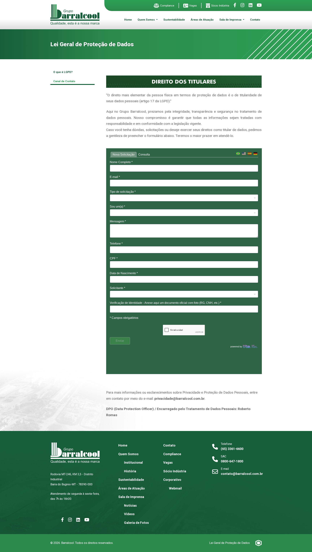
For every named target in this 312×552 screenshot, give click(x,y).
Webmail (175, 488)
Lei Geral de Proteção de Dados (229, 543)
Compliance (167, 5)
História (130, 471)
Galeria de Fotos (136, 523)
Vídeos (129, 514)
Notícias (130, 505)
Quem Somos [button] (146, 19)
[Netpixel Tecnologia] (258, 543)
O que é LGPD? (63, 72)
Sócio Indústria (220, 5)
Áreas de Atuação (202, 19)
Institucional (133, 462)
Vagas (193, 5)
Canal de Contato (64, 81)
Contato (255, 19)
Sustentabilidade (174, 19)
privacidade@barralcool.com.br (179, 398)
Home (128, 19)
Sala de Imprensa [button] (230, 19)
